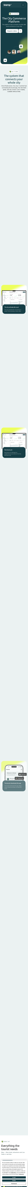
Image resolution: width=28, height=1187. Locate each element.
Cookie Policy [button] (13, 1172)
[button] (23, 5)
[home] (7, 5)
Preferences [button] (21, 1174)
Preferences (14, 1183)
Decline (14, 1180)
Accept (14, 1177)
